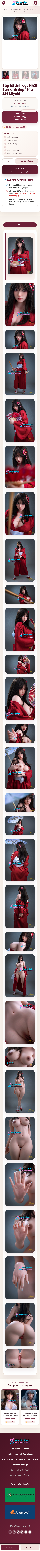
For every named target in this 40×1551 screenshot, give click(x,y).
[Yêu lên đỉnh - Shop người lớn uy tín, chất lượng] (20, 3)
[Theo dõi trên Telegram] (30, 1532)
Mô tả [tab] (20, 225)
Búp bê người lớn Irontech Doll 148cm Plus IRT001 (10, 1414)
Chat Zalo (10, 1548)
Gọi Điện (30, 1548)
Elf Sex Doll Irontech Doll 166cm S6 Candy (30, 1414)
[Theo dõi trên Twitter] (22, 1532)
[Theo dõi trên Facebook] (10, 1532)
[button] (3, 3)
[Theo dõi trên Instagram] (14, 1532)
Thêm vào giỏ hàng (26, 161)
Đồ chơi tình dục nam (18, 9)
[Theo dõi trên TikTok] (18, 1532)
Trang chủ (5, 9)
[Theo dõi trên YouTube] (26, 1532)
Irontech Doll (22, 11)
